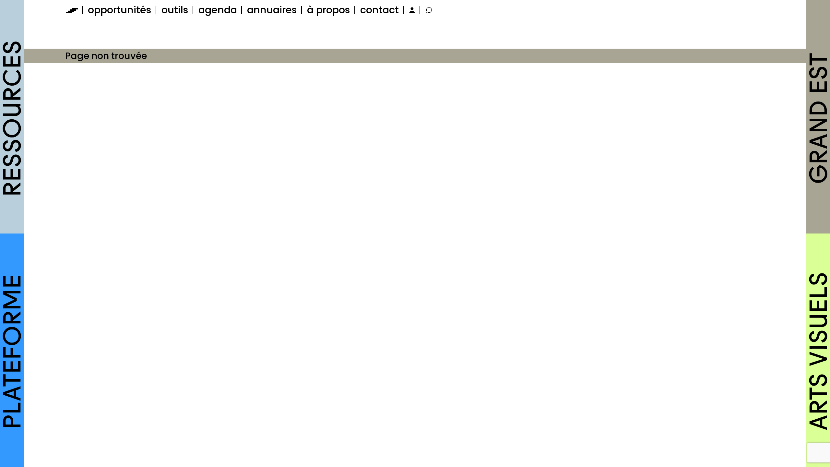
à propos (328, 10)
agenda (217, 10)
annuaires (272, 10)
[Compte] (411, 10)
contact (379, 10)
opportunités (119, 10)
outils (174, 10)
